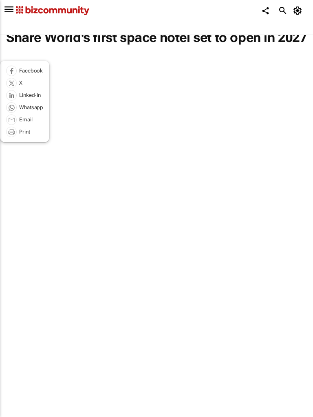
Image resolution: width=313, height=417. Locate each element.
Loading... (15, 368)
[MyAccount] (299, 10)
